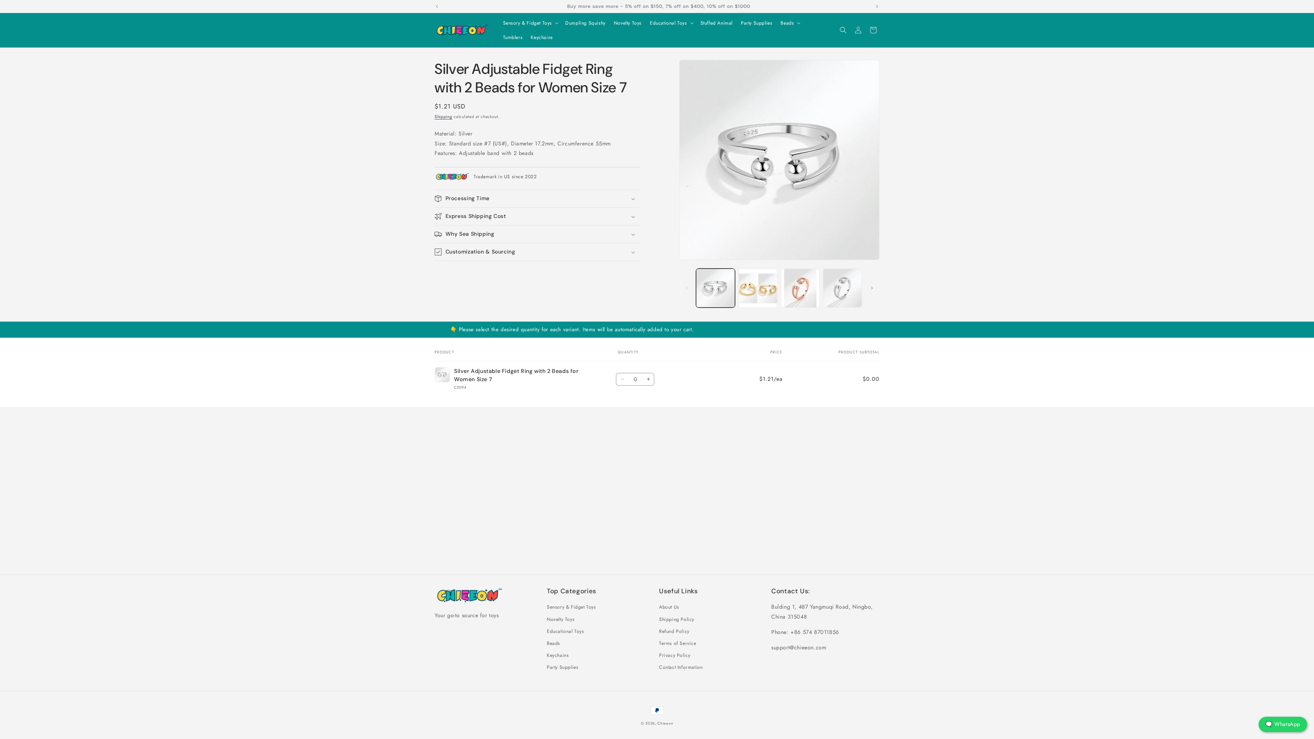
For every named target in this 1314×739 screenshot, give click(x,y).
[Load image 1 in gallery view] (715, 288)
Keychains (558, 655)
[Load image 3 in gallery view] (800, 288)
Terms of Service (677, 643)
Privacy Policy (674, 655)
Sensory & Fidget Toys (571, 607)
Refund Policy (674, 631)
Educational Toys (565, 631)
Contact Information (681, 667)
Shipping (443, 117)
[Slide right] (871, 288)
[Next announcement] (877, 6)
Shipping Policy (676, 619)
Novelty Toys (561, 619)
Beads (553, 643)
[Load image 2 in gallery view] (757, 288)
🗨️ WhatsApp (1282, 724)
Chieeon (665, 723)
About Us (669, 607)
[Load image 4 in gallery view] (842, 288)
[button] (530, 23)
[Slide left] (686, 288)
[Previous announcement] (437, 6)
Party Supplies (562, 667)
